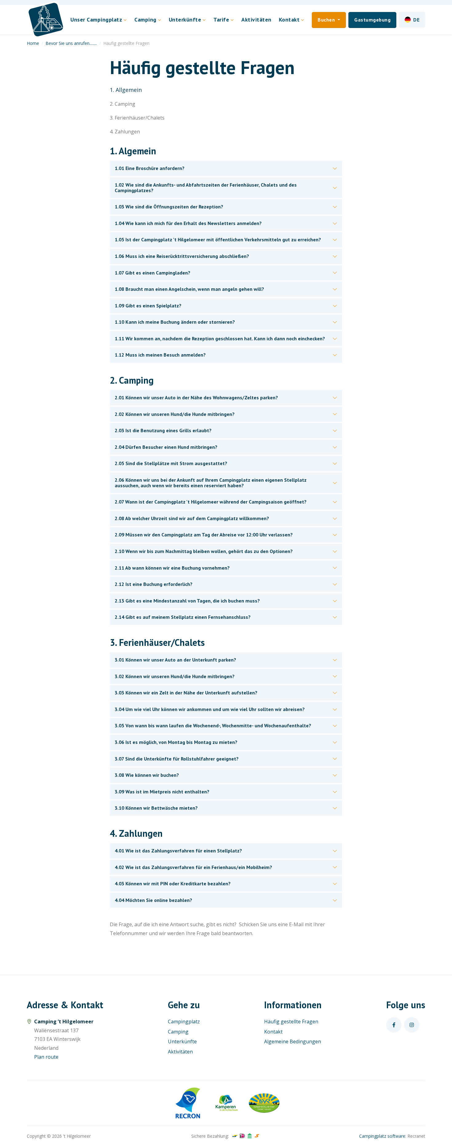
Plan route (46, 1056)
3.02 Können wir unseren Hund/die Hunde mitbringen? (175, 676)
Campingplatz (184, 1021)
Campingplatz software (382, 1136)
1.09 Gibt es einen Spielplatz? (148, 305)
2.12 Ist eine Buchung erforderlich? (153, 584)
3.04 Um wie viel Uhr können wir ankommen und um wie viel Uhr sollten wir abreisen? (210, 709)
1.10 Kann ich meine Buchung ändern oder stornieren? (175, 322)
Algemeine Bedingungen (292, 1041)
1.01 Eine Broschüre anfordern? (149, 168)
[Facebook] (394, 1025)
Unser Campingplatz (96, 19)
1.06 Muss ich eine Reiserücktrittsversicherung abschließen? (182, 256)
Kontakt (273, 1031)
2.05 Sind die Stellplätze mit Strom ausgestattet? (171, 463)
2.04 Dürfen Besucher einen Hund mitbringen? (166, 447)
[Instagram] (411, 1025)
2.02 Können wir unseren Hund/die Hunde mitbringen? (175, 414)
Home (33, 43)
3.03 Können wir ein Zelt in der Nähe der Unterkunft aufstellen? (186, 693)
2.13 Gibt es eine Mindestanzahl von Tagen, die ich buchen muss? (187, 601)
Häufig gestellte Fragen (291, 1021)
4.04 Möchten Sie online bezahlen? (153, 900)
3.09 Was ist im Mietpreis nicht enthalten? (162, 791)
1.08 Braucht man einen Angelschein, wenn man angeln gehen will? (189, 289)
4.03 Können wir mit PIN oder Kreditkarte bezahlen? (173, 883)
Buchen (327, 20)
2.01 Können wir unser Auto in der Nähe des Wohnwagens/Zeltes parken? (196, 397)
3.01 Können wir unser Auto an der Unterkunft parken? (175, 660)
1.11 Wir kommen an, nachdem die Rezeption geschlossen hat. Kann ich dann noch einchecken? (220, 338)
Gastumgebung (372, 20)
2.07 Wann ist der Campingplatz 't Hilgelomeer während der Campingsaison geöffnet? (211, 502)
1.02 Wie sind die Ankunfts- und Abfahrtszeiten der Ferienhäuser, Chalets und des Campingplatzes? (206, 187)
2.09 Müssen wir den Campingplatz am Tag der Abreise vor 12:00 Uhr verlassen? (204, 535)
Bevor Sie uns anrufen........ (71, 43)
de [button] (416, 20)
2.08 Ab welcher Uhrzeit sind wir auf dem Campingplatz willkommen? (192, 518)
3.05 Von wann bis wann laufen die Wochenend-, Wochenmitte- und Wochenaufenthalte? (213, 725)
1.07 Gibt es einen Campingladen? (152, 273)
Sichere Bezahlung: (210, 1136)
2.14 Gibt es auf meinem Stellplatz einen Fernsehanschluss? (183, 617)
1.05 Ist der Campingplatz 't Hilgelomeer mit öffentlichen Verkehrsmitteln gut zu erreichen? (218, 239)
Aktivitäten (256, 19)
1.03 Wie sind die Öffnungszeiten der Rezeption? (169, 207)
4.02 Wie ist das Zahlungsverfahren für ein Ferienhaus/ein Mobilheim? (193, 867)
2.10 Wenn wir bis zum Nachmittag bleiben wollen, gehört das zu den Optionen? (204, 551)
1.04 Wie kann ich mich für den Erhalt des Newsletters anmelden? (188, 223)
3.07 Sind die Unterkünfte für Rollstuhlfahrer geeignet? (177, 759)
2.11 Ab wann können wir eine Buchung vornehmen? (172, 568)
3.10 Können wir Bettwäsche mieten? (156, 808)
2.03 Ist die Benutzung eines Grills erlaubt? (163, 430)
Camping (145, 19)
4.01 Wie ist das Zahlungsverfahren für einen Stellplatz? (178, 851)
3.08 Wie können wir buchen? (147, 775)
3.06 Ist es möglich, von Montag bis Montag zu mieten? (176, 742)
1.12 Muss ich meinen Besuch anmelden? (160, 355)
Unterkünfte (185, 19)
